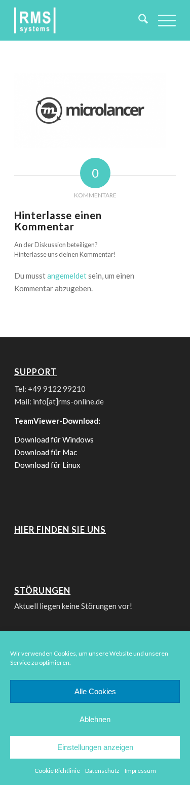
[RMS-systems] (78, 20)
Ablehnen (95, 719)
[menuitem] (138, 20)
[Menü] (162, 20)
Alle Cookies (95, 691)
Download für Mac (45, 452)
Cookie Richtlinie (57, 770)
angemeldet (67, 275)
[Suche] (138, 20)
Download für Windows (54, 439)
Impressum (140, 770)
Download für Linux (47, 464)
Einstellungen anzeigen (95, 747)
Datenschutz (102, 770)
